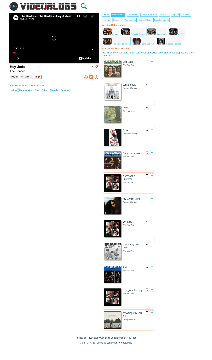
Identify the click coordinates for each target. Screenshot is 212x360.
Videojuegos (130, 20)
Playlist (14, 77)
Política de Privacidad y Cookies (92, 338)
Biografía (54, 90)
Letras (14, 90)
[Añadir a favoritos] (97, 66)
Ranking (65, 90)
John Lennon (148, 44)
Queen (115, 34)
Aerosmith (161, 34)
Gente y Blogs (145, 20)
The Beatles (132, 14)
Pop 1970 (164, 14)
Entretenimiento (161, 20)
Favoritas (186, 14)
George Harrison (173, 44)
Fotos (44, 90)
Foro (37, 90)
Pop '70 (175, 14)
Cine (92, 343)
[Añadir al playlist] (152, 61)
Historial (106, 20)
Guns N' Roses (138, 34)
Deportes (117, 20)
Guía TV (84, 343)
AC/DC (181, 34)
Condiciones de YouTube (123, 338)
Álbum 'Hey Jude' (149, 14)
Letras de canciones (107, 343)
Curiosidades (25, 90)
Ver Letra (25, 77)
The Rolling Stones (121, 44)
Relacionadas (118, 14)
